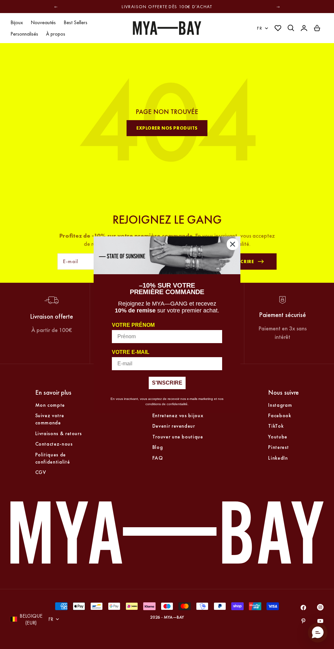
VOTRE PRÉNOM (133, 325)
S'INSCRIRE (167, 383)
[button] (317, 632)
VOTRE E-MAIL (130, 352)
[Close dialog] (232, 244)
